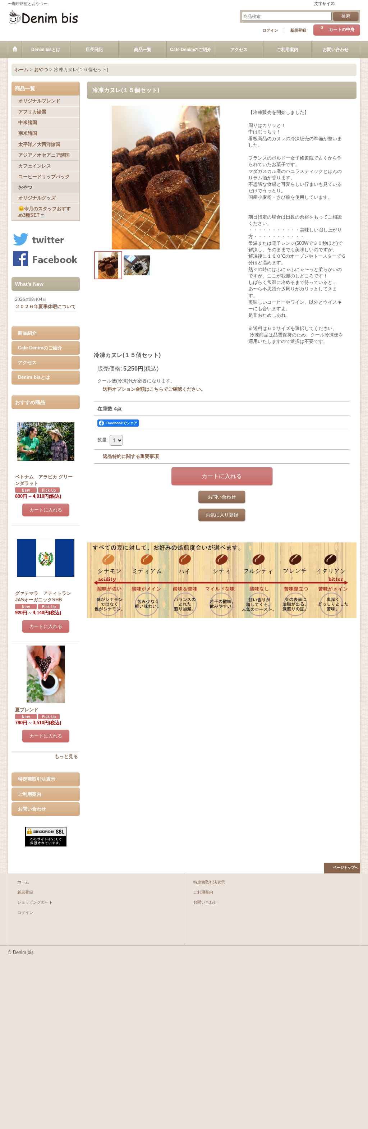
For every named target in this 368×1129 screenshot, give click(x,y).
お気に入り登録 (222, 515)
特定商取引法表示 (36, 779)
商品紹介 (27, 333)
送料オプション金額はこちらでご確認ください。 (154, 389)
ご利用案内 (29, 794)
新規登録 (298, 30)
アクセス (27, 362)
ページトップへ (345, 867)
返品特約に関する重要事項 (131, 456)
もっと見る (66, 756)
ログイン (270, 30)
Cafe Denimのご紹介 (40, 347)
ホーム (23, 882)
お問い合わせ (32, 809)
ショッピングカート (35, 902)
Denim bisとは (34, 377)
